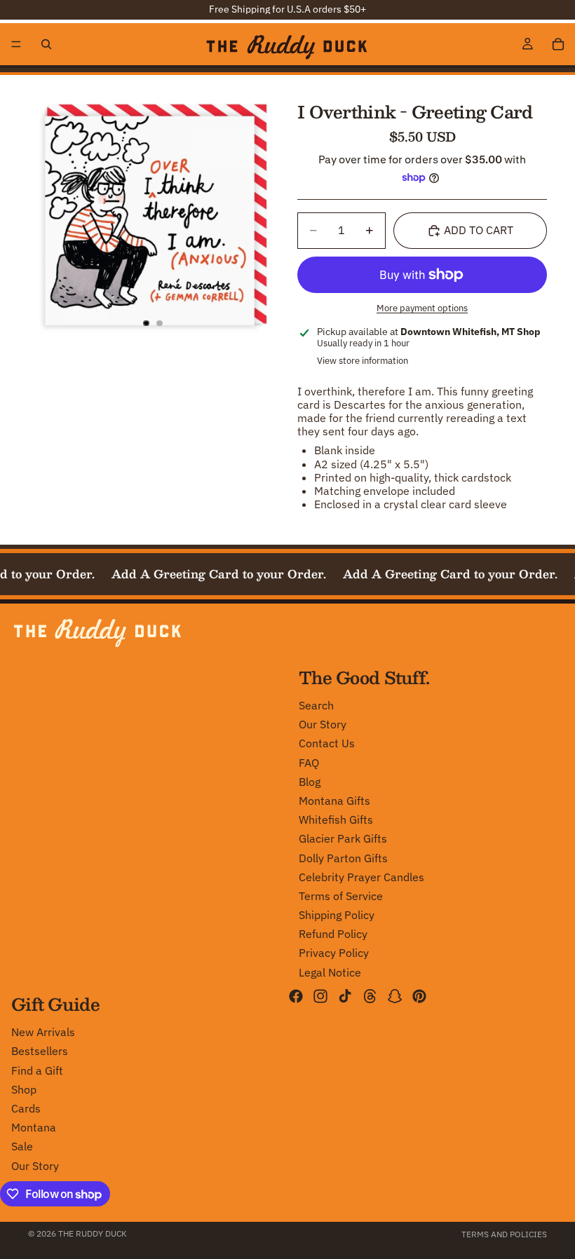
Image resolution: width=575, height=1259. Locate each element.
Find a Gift (37, 1070)
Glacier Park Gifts (343, 838)
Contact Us (327, 743)
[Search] (46, 44)
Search (316, 705)
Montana (33, 1127)
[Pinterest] (419, 995)
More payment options (422, 307)
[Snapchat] (394, 995)
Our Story (322, 724)
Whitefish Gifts (336, 819)
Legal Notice (330, 972)
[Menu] (16, 44)
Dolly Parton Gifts (343, 857)
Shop (23, 1089)
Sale (22, 1146)
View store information (362, 361)
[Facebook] (296, 995)
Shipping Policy (336, 915)
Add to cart (478, 230)
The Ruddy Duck (92, 1233)
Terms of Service (341, 895)
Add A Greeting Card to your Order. (214, 573)
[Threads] (370, 995)
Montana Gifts (334, 801)
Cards (26, 1108)
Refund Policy (333, 934)
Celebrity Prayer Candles (361, 876)
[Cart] (558, 44)
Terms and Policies (504, 1234)
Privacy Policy (334, 953)
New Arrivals (43, 1032)
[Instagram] (320, 995)
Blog (309, 781)
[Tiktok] (345, 995)
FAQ (309, 762)
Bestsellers (39, 1051)
